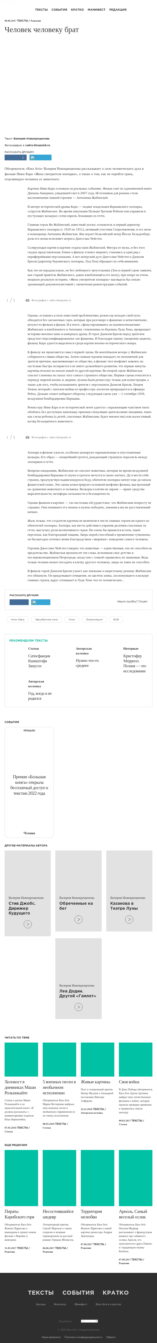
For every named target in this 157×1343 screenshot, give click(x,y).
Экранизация (94, 619)
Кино (72, 619)
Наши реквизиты (51, 1337)
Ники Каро (17, 619)
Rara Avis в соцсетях (108, 1304)
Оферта (110, 1337)
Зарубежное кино (46, 619)
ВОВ (116, 619)
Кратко (77, 10)
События (59, 10)
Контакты (60, 1304)
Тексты (41, 10)
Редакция (118, 10)
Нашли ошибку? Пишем (132, 601)
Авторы (41, 1304)
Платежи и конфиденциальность (83, 1337)
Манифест (96, 10)
